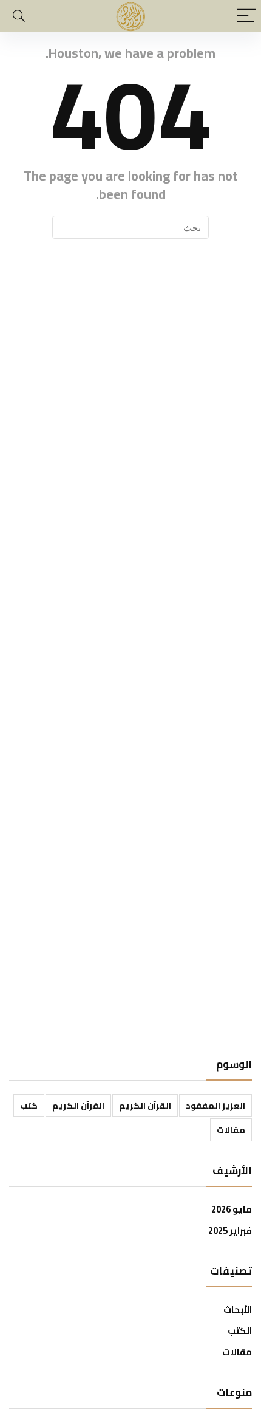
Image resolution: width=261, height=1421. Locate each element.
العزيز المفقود (215, 1105)
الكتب (240, 1331)
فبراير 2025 (230, 1230)
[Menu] (246, 16)
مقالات (231, 1130)
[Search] (18, 16)
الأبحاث (237, 1309)
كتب (29, 1105)
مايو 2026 (231, 1209)
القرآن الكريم (145, 1105)
